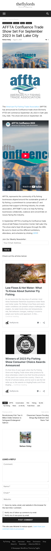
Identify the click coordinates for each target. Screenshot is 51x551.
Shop (44, 542)
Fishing (34, 403)
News (22, 23)
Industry (16, 23)
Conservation (20, 403)
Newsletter (22, 544)
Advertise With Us (34, 544)
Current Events (14, 19)
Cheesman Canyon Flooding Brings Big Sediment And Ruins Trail (38, 417)
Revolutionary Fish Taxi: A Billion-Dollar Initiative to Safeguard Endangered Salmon (12, 419)
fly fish (41, 403)
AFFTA (11, 403)
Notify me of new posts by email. (17, 515)
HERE (35, 233)
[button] (4, 14)
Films (14, 542)
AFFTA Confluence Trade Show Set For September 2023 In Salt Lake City (22, 31)
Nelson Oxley (6, 39)
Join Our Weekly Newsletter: (14, 239)
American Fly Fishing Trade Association (22, 107)
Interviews (21, 542)
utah (38, 406)
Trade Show (31, 406)
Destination (36, 542)
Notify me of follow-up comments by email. (21, 512)
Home (4, 19)
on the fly (22, 406)
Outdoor (28, 23)
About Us (14, 544)
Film (28, 403)
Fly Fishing (6, 406)
